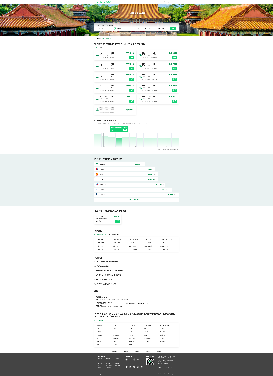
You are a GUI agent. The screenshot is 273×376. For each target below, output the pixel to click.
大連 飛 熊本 (116, 246)
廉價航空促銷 (147, 325)
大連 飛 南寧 (100, 249)
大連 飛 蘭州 (147, 249)
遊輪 (107, 361)
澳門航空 (99, 341)
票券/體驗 (100, 363)
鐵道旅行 (100, 365)
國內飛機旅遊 (109, 365)
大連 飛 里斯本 (100, 242)
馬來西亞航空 (116, 335)
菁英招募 (159, 351)
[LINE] (142, 367)
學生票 (114, 325)
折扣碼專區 (99, 325)
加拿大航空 (115, 345)
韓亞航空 (146, 331)
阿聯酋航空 (131, 341)
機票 (99, 38)
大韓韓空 (131, 331)
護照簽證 (100, 367)
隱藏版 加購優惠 (164, 325)
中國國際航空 (147, 338)
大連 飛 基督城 (164, 246)
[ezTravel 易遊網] (104, 2)
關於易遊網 (114, 351)
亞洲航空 (162, 335)
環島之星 (117, 363)
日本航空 (99, 331)
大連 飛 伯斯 (132, 242)
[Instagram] (134, 367)
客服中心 (158, 2)
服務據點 (148, 351)
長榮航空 (115, 328)
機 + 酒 (116, 361)
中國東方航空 (116, 338)
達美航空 (99, 345)
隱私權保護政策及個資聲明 (164, 374)
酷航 (145, 335)
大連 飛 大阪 (163, 242)
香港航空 (115, 341)
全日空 (114, 331)
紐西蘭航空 (131, 345)
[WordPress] (138, 367)
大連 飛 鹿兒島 (132, 246)
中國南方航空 (120, 299)
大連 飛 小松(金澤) (133, 239)
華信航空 (114, 299)
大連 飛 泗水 (100, 239)
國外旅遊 (100, 361)
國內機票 (108, 359)
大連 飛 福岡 (116, 249)
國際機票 (100, 359)
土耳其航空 (147, 341)
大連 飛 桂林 (147, 242)
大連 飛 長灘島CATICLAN (166, 239)
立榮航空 (109, 299)
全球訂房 (117, 359)
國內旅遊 (108, 363)
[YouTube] (130, 367)
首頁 (95, 38)
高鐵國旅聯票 (109, 367)
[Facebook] (126, 367)
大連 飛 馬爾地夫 (148, 246)
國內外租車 (117, 365)
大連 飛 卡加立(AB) (117, 239)
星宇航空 (131, 328)
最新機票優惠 (132, 325)
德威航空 (99, 338)
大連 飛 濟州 (100, 246)
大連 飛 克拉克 (116, 242)
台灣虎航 (131, 335)
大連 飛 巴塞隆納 (133, 249)
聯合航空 (162, 341)
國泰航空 (162, 331)
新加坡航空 (99, 335)
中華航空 (99, 328)
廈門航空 (162, 338)
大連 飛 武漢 (147, 239)
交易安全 (174, 374)
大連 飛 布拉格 (164, 249)
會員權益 (126, 351)
